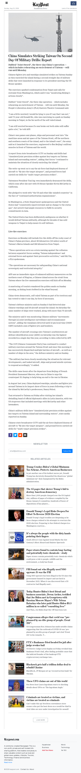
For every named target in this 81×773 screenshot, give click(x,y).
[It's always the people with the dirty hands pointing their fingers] (16, 537)
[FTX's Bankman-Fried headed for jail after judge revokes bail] (16, 646)
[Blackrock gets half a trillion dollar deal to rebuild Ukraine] (16, 669)
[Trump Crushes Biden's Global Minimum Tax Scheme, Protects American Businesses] (16, 471)
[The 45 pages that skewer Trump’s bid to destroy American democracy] (16, 493)
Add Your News (47, 750)
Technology (65, 747)
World (63, 745)
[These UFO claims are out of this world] (16, 685)
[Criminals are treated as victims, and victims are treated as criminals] (16, 701)
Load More (40, 720)
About (32, 769)
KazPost (40, 4)
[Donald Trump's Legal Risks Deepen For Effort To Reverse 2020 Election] (16, 515)
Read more (8, 762)
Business (45, 747)
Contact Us (24, 769)
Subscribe (67, 451)
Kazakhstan (46, 745)
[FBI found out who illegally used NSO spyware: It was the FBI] (16, 573)
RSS (64, 750)
